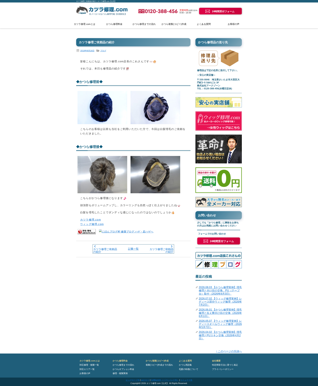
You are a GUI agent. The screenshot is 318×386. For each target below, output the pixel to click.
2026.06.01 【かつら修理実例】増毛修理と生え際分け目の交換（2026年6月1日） (220, 312)
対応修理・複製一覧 (89, 365)
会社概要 (216, 360)
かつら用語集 (185, 365)
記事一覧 (133, 248)
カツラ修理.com (90, 219)
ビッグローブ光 (133, 380)
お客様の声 (233, 24)
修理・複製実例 (120, 373)
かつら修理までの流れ (144, 24)
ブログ (103, 51)
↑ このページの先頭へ (229, 351)
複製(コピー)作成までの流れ (159, 365)
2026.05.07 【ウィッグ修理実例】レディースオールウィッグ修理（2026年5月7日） (220, 324)
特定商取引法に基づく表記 (225, 365)
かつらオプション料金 (123, 369)
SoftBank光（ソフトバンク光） (165, 380)
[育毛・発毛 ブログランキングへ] (86, 231)
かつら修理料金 (114, 24)
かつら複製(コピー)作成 (173, 24)
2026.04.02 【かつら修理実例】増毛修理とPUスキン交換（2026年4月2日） (220, 335)
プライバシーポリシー (223, 369)
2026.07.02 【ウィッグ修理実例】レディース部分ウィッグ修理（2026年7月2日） (220, 301)
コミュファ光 (186, 380)
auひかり (145, 380)
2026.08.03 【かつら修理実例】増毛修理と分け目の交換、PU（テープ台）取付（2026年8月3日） (220, 290)
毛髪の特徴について (188, 369)
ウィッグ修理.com (92, 224)
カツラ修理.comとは (84, 24)
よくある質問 (204, 24)
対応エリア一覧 (87, 369)
